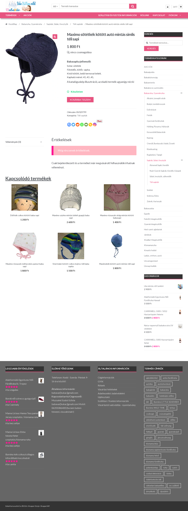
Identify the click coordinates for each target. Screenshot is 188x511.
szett (174, 467)
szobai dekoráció (153, 473)
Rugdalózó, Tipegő (154, 155)
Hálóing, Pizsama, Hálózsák (158, 127)
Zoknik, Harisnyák (154, 201)
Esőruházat (151, 110)
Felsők (149, 115)
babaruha (164, 390)
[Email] (86, 124)
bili (147, 402)
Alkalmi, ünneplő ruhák (156, 98)
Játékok (147, 234)
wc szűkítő (174, 485)
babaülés (150, 396)
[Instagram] (94, 124)
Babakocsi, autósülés (153, 88)
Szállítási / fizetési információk (113, 401)
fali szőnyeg (166, 425)
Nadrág (150, 138)
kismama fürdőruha (154, 461)
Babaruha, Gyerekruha (32, 24)
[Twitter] (73, 124)
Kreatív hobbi (150, 250)
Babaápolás (149, 72)
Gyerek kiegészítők (153, 224)
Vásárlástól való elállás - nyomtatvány (117, 405)
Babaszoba (149, 208)
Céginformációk (106, 377)
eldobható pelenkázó (155, 420)
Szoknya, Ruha (153, 196)
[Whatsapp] (82, 124)
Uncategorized (151, 261)
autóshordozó (164, 384)
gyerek (161, 431)
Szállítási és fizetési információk (117, 15)
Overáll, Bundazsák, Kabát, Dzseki (161, 143)
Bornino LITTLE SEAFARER (166, 402)
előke (172, 420)
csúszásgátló (165, 414)
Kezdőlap (13, 24)
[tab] (24, 142)
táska (168, 473)
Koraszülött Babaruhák (156, 132)
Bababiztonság (151, 77)
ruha (165, 467)
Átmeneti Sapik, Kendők (159, 165)
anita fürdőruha (170, 378)
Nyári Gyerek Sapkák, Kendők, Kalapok (165, 171)
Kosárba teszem (80, 99)
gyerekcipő (174, 431)
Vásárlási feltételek (107, 389)
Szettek (150, 190)
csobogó (150, 414)
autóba (149, 384)
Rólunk (144, 15)
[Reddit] (77, 124)
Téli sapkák (78, 24)
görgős (149, 437)
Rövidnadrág (152, 149)
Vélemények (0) (13, 141)
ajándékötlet (152, 378)
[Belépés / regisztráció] (167, 7)
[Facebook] (69, 124)
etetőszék (151, 425)
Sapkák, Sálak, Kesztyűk (57, 24)
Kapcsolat (159, 15)
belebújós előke (167, 396)
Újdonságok (151, 276)
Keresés (151, 48)
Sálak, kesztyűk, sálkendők (160, 176)
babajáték (150, 390)
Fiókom (173, 15)
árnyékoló (150, 491)
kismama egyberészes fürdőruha (161, 449)
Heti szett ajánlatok (153, 229)
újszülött (164, 491)
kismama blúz (152, 443)
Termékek (11, 15)
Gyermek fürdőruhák (155, 121)
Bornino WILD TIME (155, 407)
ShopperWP (44, 506)
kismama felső (152, 455)
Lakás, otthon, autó (153, 255)
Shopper (31, 506)
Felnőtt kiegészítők (153, 219)
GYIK (100, 381)
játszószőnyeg (164, 437)
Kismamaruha (150, 245)
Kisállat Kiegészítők (153, 240)
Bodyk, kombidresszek (156, 104)
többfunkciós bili (153, 479)
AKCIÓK (28, 15)
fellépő (149, 431)
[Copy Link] (90, 124)
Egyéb (147, 213)
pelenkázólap (152, 467)
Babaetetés (149, 82)
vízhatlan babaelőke (155, 485)
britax (172, 407)
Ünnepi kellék (150, 266)
